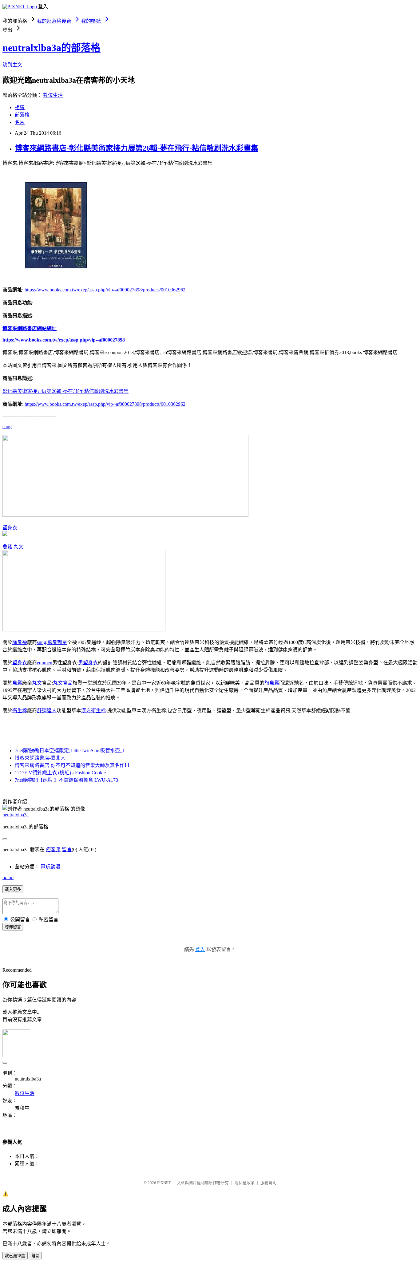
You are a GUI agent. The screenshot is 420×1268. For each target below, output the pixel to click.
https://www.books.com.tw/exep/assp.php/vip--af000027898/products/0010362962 (105, 289)
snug (7, 426)
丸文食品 (63, 682)
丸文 (18, 546)
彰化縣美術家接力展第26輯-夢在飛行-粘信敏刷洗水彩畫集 (65, 391)
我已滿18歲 (15, 1256)
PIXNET (164, 1182)
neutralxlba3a (15, 814)
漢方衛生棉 (93, 710)
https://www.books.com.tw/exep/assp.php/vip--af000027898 (63, 339)
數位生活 (53, 95)
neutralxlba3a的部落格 (51, 47)
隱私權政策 (245, 1182)
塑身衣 (9, 527)
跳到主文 (12, 64)
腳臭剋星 (57, 642)
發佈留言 (13, 927)
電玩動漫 (50, 866)
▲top (8, 877)
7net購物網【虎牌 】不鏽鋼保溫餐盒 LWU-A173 (66, 780)
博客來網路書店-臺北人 (40, 757)
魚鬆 (7, 546)
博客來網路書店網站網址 (29, 328)
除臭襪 (19, 642)
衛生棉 (19, 710)
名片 (20, 122)
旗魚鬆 (271, 682)
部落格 (22, 114)
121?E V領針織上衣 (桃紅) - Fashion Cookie (60, 772)
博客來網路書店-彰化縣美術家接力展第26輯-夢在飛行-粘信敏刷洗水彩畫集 (136, 148)
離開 (35, 1256)
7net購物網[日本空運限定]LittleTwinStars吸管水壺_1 (70, 750)
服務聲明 (268, 1182)
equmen (44, 662)
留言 (67, 849)
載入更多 (13, 889)
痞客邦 (53, 849)
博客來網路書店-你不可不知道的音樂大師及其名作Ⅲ (72, 765)
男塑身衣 (88, 662)
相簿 (20, 107)
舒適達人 (47, 710)
